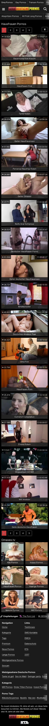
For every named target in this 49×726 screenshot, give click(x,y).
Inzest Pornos (40, 687)
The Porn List (28, 616)
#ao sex (31, 698)
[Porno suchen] (3, 9)
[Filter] (45, 29)
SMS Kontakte (31, 632)
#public (23, 698)
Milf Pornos (7, 687)
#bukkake (41, 698)
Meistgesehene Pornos (13, 660)
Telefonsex (30, 627)
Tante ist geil (8, 676)
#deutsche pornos (10, 698)
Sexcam (5, 665)
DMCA (27, 638)
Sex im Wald (20, 676)
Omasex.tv (8, 540)
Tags (4, 638)
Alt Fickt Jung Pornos (32, 16)
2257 (27, 654)
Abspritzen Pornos (10, 16)
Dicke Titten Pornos (23, 687)
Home (4, 627)
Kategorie (6, 632)
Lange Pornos (8, 654)
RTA (26, 649)
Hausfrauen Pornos (13, 24)
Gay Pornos (20, 2)
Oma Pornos (7, 2)
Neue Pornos (8, 649)
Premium (6, 643)
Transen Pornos (36, 2)
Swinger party (34, 676)
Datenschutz (30, 643)
